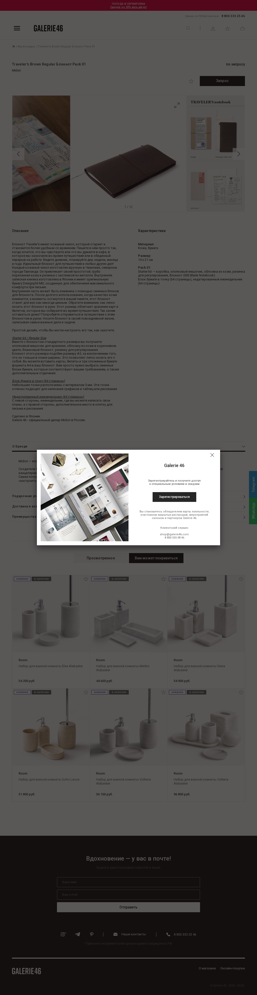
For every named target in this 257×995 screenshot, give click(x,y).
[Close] (212, 455)
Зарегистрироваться (174, 497)
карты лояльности (196, 511)
